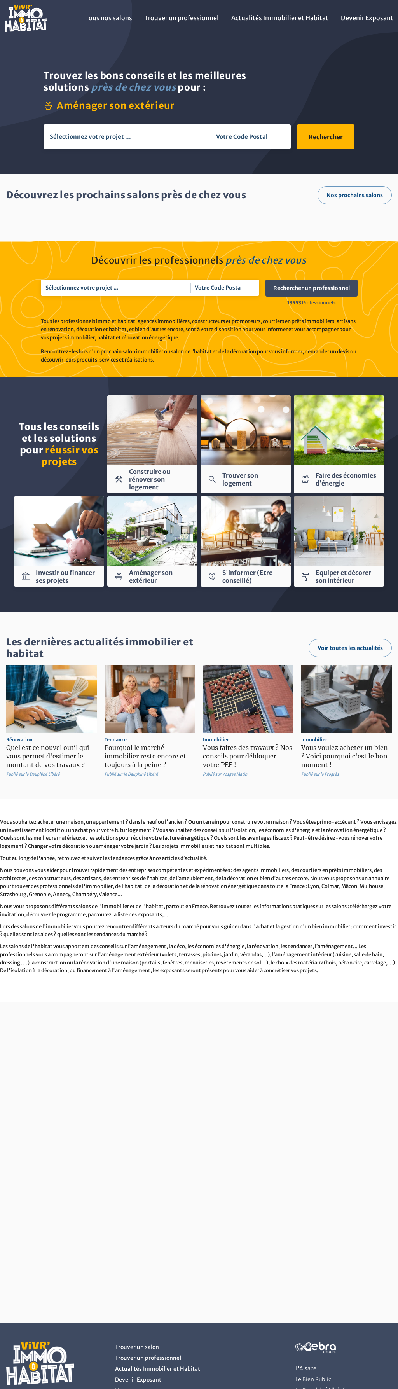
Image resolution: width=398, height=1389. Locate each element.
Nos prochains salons (354, 195)
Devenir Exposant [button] (367, 18)
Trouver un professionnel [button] (182, 18)
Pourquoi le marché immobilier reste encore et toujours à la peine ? (145, 756)
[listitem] (51, 721)
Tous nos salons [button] (108, 18)
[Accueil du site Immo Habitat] (26, 29)
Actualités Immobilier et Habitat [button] (279, 18)
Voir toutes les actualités (350, 648)
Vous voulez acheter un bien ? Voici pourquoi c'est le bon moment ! (344, 756)
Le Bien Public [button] (313, 1379)
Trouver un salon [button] (137, 1347)
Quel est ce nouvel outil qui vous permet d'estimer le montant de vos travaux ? (47, 756)
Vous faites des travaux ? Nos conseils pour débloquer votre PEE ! (247, 756)
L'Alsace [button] (305, 1368)
